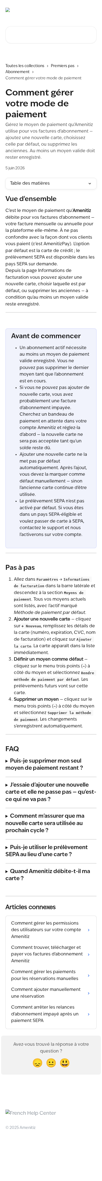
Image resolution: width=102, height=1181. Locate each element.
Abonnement (17, 72)
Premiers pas (63, 66)
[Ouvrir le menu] (92, 10)
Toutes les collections (24, 66)
